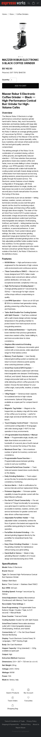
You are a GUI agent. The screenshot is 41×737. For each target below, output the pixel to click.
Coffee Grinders (22, 14)
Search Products (12, 693)
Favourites (28, 701)
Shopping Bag (12, 708)
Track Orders (12, 701)
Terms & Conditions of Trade (15, 721)
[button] (14, 3)
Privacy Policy (31, 721)
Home (4, 14)
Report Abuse (20, 727)
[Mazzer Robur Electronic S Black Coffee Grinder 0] (20, 36)
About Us (36, 724)
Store (11, 14)
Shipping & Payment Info (10, 724)
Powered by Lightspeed (20, 731)
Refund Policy (26, 724)
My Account (28, 693)
